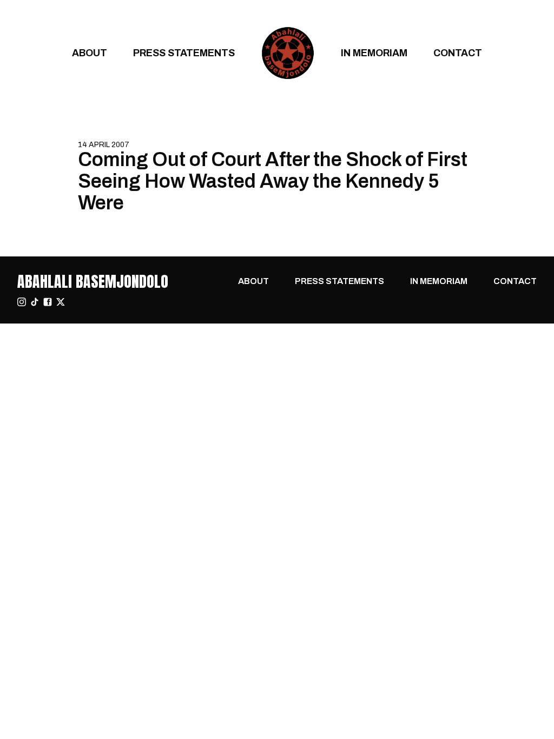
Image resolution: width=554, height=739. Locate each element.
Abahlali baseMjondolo (92, 281)
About (89, 52)
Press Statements (184, 52)
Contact (457, 52)
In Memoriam (374, 52)
